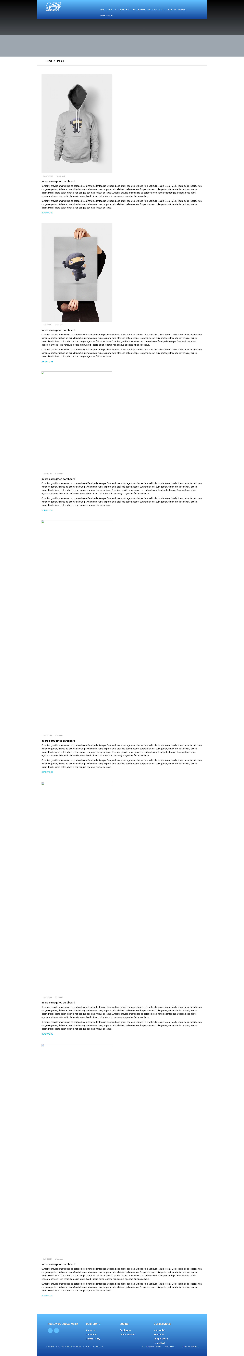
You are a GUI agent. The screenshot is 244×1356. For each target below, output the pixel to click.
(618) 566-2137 (106, 15)
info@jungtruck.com (189, 1346)
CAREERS (172, 10)
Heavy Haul (159, 1343)
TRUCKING (124, 10)
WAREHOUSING (139, 10)
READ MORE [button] (47, 213)
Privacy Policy (93, 1338)
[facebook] (50, 1330)
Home (49, 61)
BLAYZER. (99, 1346)
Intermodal (159, 1330)
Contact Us (91, 1334)
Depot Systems (127, 1334)
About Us (90, 1330)
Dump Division (161, 1338)
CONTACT (182, 10)
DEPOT (162, 10)
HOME (102, 10)
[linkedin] (56, 1330)
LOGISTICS (152, 10)
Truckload (159, 1334)
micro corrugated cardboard (58, 181)
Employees (125, 1330)
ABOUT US (111, 10)
